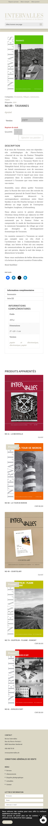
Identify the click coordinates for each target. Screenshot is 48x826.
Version (9, 121)
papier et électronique (24, 343)
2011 (15, 102)
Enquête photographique (14, 777)
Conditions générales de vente (20, 759)
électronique (15, 345)
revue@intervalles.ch (12, 753)
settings (29, 818)
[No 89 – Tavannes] (24, 63)
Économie (18, 97)
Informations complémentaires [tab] (20, 290)
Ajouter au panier (31, 137)
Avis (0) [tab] (10, 298)
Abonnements (11, 774)
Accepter (7, 822)
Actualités (9, 781)
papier (24, 345)
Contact (8, 784)
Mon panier (35, 2)
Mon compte (25, 2)
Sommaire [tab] (11, 294)
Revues (9, 770)
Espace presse (14, 2)
